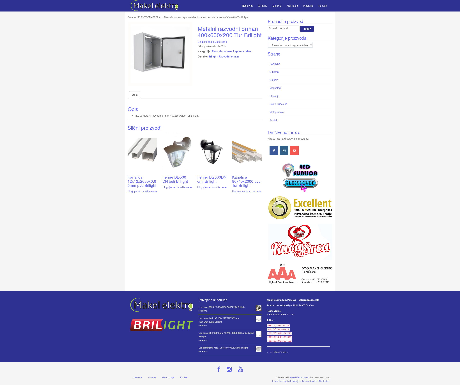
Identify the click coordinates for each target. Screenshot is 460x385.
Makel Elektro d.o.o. (299, 377)
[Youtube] (294, 150)
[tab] (134, 94)
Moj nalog (275, 88)
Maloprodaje (277, 112)
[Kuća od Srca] (300, 242)
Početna (132, 17)
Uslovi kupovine (278, 104)
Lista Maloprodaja (277, 351)
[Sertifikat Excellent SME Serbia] (300, 208)
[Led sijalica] (300, 177)
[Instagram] (284, 150)
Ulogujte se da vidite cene (212, 41)
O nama (274, 71)
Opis (135, 94)
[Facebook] (274, 150)
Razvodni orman (229, 56)
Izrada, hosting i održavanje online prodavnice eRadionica (300, 380)
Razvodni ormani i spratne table (180, 17)
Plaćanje (274, 96)
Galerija (274, 80)
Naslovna (275, 64)
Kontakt (274, 120)
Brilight (212, 56)
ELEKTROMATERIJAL (150, 17)
